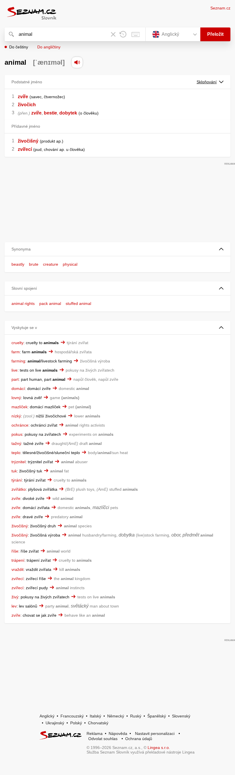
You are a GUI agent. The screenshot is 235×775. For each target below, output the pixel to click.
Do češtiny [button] (18, 47)
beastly (17, 264)
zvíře (23, 96)
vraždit (17, 569)
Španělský (156, 716)
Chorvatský (98, 723)
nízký (16, 416)
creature (50, 264)
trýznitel (18, 462)
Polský (76, 723)
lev (14, 606)
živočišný (28, 141)
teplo (15, 452)
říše (14, 551)
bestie (50, 113)
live (14, 370)
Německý (115, 716)
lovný (16, 397)
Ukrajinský (55, 723)
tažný (16, 443)
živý (14, 597)
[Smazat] (113, 34)
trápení (17, 560)
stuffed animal (78, 303)
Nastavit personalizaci (155, 733)
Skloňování (207, 82)
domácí (18, 388)
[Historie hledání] (123, 34)
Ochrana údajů (138, 738)
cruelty (17, 342)
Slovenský (181, 716)
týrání (16, 480)
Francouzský (72, 716)
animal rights (23, 303)
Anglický (47, 716)
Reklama (95, 733)
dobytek (68, 113)
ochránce (19, 425)
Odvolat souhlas (102, 738)
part (15, 379)
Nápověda (118, 733)
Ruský (135, 716)
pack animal (50, 303)
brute (33, 264)
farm (15, 352)
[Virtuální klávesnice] (135, 34)
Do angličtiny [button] (48, 47)
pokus (16, 434)
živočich (27, 104)
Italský (95, 716)
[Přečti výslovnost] (77, 62)
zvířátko (18, 489)
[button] (117, 249)
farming (18, 361)
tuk (14, 471)
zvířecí (25, 149)
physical (70, 264)
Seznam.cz (220, 8)
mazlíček (19, 407)
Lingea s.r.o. (159, 747)
